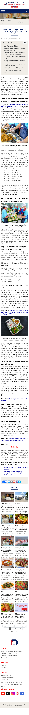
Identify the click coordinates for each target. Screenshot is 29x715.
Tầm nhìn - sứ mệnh (6, 675)
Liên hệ (3, 689)
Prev (16, 626)
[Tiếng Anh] (14, 7)
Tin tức (3, 686)
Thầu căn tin (4, 658)
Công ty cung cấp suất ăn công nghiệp (11, 651)
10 (20, 628)
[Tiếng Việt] (12, 7)
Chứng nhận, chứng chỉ (7, 677)
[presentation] (3, 16)
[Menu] (3, 11)
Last (17, 631)
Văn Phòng (4, 667)
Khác (2, 670)
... (25, 626)
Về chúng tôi (4, 680)
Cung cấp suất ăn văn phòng (9, 653)
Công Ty (3, 665)
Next (12, 631)
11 (23, 628)
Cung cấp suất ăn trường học (9, 655)
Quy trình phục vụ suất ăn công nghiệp (11, 684)
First (12, 626)
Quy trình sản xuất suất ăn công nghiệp (11, 682)
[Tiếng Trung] (17, 7)
